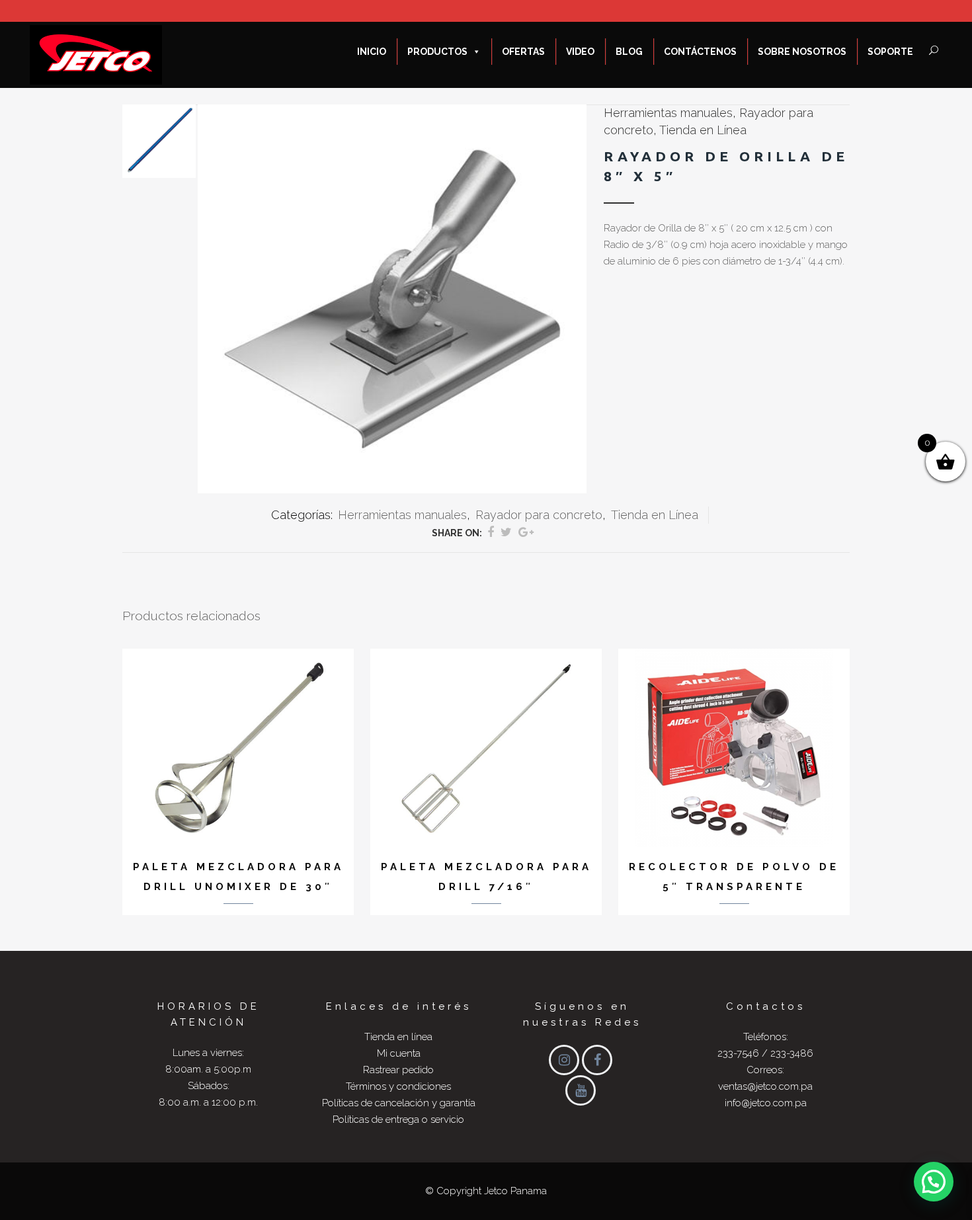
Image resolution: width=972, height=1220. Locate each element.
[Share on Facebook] (490, 532)
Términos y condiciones (398, 1086)
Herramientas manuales (668, 113)
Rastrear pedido (398, 1070)
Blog (629, 51)
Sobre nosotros (802, 51)
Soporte (890, 51)
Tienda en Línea (703, 130)
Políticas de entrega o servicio (398, 1119)
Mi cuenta (399, 1053)
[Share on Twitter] (506, 532)
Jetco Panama (515, 1191)
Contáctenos (700, 51)
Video (580, 51)
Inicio (371, 51)
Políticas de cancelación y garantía (398, 1103)
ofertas (523, 51)
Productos (437, 51)
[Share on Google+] (526, 532)
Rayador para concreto (538, 515)
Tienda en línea (398, 1037)
